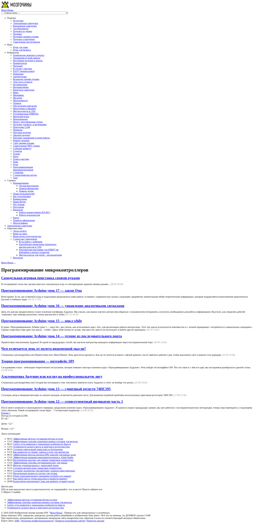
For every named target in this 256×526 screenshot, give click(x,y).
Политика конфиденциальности (37, 520)
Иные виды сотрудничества (27, 236)
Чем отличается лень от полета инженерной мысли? (43, 349)
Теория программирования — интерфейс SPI (37, 361)
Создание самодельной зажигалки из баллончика (38, 449)
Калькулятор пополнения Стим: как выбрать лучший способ (43, 481)
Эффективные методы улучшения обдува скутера (38, 439)
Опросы (17, 103)
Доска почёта (20, 231)
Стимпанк (18, 172)
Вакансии (18, 209)
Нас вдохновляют (22, 196)
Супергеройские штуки (25, 175)
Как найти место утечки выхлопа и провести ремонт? (40, 478)
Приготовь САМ (21, 127)
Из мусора (18, 20)
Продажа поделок (22, 132)
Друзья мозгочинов (29, 186)
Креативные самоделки (25, 26)
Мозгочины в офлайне (24, 108)
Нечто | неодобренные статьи (28, 122)
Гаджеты (17, 151)
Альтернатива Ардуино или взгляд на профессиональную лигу (51, 376)
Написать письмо (95, 520)
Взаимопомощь (21, 183)
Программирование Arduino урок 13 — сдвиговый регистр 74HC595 (56, 389)
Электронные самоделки (25, 23)
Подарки (17, 34)
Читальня (18, 66)
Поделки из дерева (22, 31)
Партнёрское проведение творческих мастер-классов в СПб (37, 245)
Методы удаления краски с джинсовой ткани (36, 465)
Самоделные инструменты (26, 42)
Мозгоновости (20, 100)
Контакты (18, 257)
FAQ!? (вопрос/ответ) (24, 71)
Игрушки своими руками (26, 36)
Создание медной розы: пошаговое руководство (37, 468)
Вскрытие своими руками (26, 79)
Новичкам (18, 74)
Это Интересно (20, 28)
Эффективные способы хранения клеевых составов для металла (45, 441)
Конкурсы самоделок (23, 90)
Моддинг (17, 98)
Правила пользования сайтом (70, 520)
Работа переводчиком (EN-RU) (34, 212)
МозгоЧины (7, 10)
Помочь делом (26, 191)
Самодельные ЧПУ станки (26, 146)
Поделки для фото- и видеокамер (30, 124)
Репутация (18, 207)
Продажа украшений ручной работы (31, 138)
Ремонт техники (21, 140)
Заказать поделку (21, 135)
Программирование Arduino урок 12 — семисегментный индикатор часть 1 (62, 401)
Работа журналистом (29, 215)
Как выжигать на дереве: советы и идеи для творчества (41, 452)
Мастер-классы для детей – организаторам (40, 255)
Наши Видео (19, 201)
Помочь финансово (29, 188)
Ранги (16, 217)
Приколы (17, 130)
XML (17, 520)
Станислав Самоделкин (25, 239)
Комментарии (20, 199)
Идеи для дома (20, 47)
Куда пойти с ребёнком (30, 241)
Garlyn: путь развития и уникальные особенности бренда (42, 444)
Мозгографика (20, 223)
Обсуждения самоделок (25, 106)
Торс (15, 178)
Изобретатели (20, 63)
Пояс (15, 162)
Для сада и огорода (22, 82)
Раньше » (6, 413)
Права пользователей (24, 193)
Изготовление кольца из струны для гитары (35, 473)
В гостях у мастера (22, 68)
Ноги (15, 156)
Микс (16, 92)
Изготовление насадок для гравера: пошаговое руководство (43, 460)
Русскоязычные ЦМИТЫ (25, 114)
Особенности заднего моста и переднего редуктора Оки (41, 447)
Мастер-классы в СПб (24, 111)
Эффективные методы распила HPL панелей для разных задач (44, 454)
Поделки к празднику (24, 39)
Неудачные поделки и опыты (28, 60)
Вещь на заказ (20, 233)
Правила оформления (24, 220)
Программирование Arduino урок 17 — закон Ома (41, 290)
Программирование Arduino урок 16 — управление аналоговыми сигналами (62, 306)
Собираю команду (22, 148)
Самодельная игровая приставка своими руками (40, 278)
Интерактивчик (21, 87)
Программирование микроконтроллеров (23, 168)
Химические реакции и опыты (28, 55)
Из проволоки (20, 84)
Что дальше (19, 204)
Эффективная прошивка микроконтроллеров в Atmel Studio (43, 457)
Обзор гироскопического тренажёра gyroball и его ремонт (42, 476)
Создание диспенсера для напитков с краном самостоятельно (44, 470)
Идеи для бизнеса (22, 50)
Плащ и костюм (21, 159)
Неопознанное (20, 119)
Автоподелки (20, 76)
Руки (15, 164)
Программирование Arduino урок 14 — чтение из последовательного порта (61, 336)
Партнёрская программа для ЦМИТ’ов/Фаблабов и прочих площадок (39, 251)
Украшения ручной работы (26, 58)
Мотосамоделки (21, 116)
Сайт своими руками (23, 143)
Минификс (18, 95)
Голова (16, 154)
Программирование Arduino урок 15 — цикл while (41, 321)
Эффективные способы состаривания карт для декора (40, 462)
